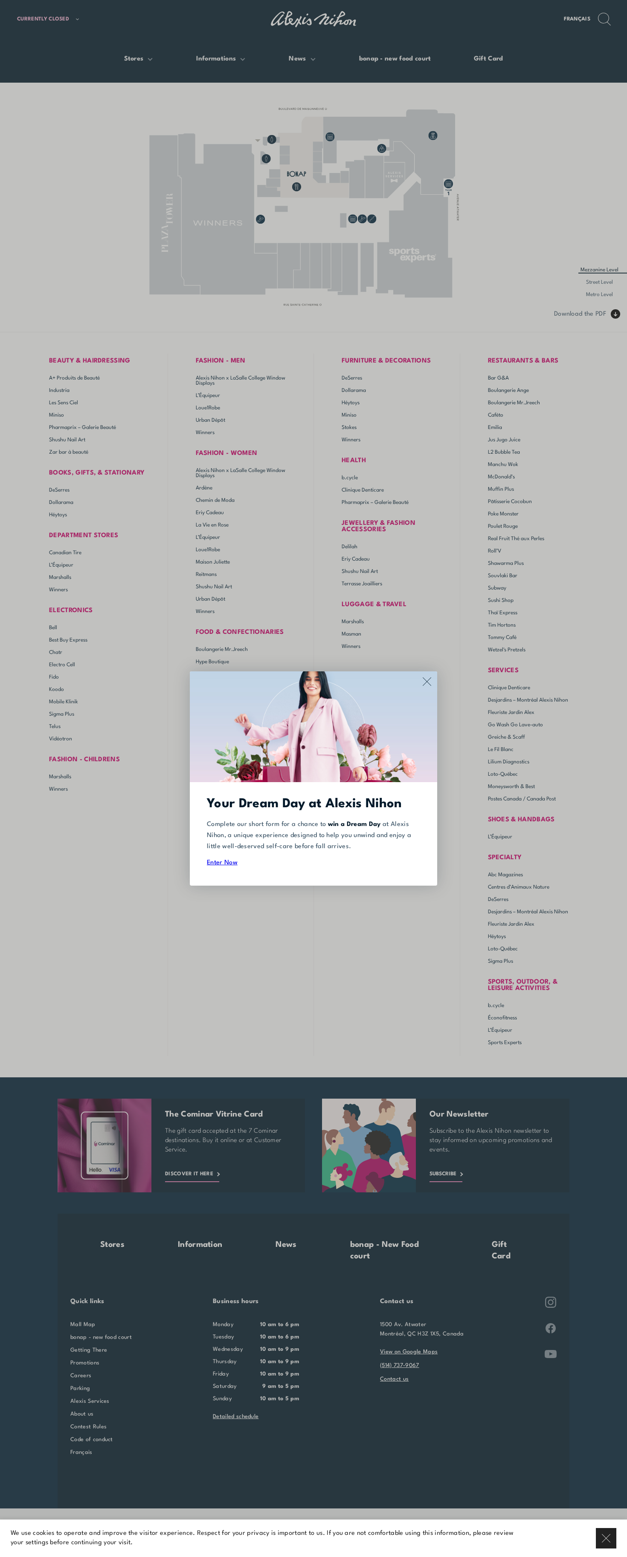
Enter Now (222, 863)
